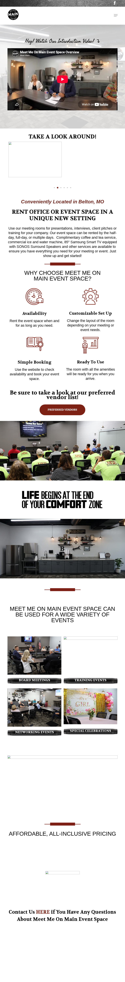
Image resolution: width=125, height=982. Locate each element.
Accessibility (32, 974)
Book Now (107, 967)
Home (71, 967)
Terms (95, 967)
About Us (83, 967)
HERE (43, 912)
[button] (116, 15)
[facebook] (114, 3)
